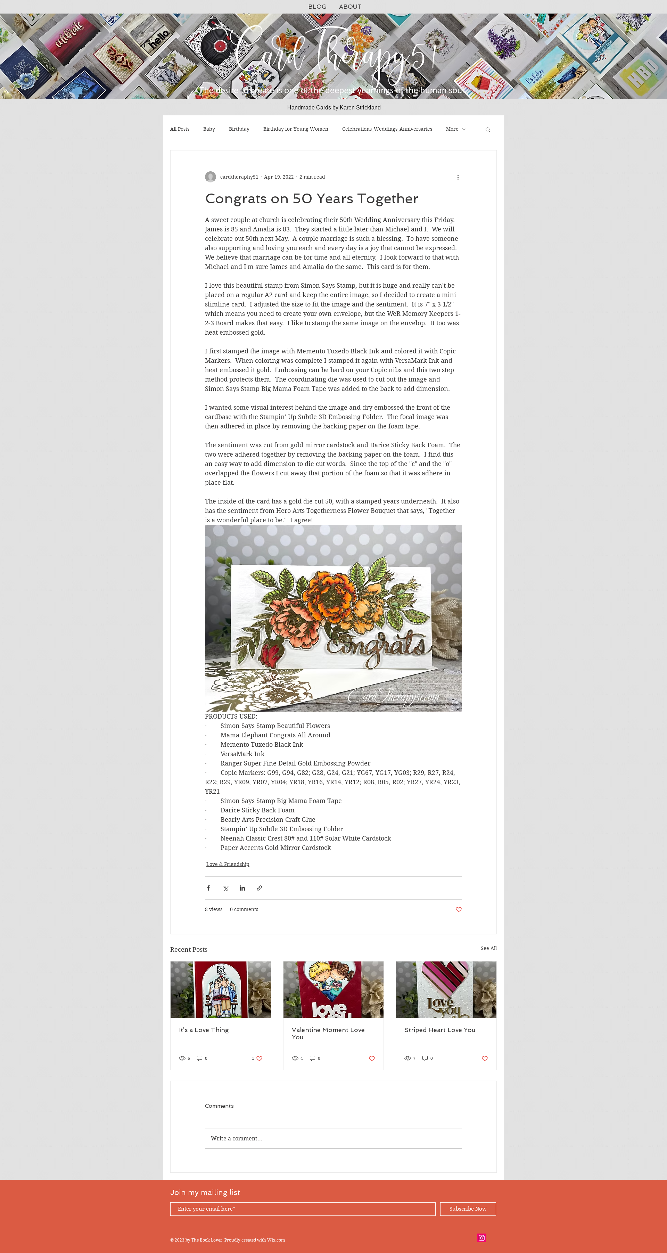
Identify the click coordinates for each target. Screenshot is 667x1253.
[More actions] (458, 177)
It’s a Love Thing (204, 1029)
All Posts (179, 129)
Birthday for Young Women (295, 129)
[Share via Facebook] (208, 888)
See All (489, 948)
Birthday (239, 129)
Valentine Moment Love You (328, 1033)
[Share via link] (259, 888)
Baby (209, 129)
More (452, 129)
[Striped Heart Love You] (446, 989)
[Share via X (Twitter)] (225, 888)
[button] (488, 129)
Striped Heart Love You (440, 1029)
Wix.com (276, 1240)
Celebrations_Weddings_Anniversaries (387, 129)
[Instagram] (481, 1238)
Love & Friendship (227, 864)
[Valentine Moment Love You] (333, 989)
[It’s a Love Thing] (221, 989)
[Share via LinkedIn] (242, 888)
